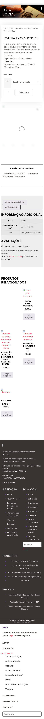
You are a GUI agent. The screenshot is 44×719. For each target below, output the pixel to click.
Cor (7, 81)
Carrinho (7, 707)
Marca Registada (14, 675)
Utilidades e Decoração (20, 28)
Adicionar (24, 92)
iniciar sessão (15, 256)
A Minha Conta (10, 701)
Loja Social (8, 12)
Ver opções (29, 316)
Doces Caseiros (12, 670)
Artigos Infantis (12, 661)
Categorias (6, 653)
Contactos (8, 695)
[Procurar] (25, 549)
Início (6, 28)
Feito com (16, 622)
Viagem (9, 689)
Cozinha (9, 665)
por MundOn (27, 622)
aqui (11, 635)
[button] (21, 653)
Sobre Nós (7, 648)
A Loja (5, 643)
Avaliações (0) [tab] (11, 207)
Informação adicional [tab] (15, 202)
